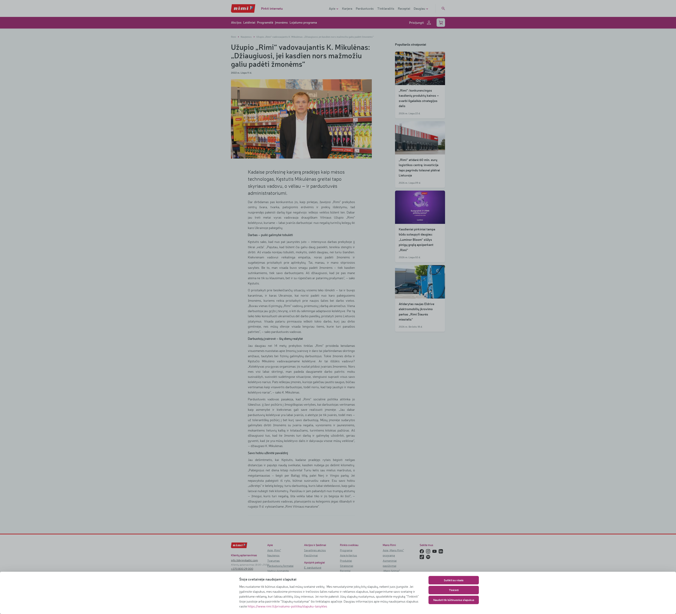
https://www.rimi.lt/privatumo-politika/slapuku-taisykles (287, 606)
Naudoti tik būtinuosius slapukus (453, 600)
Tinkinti (454, 590)
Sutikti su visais (454, 580)
